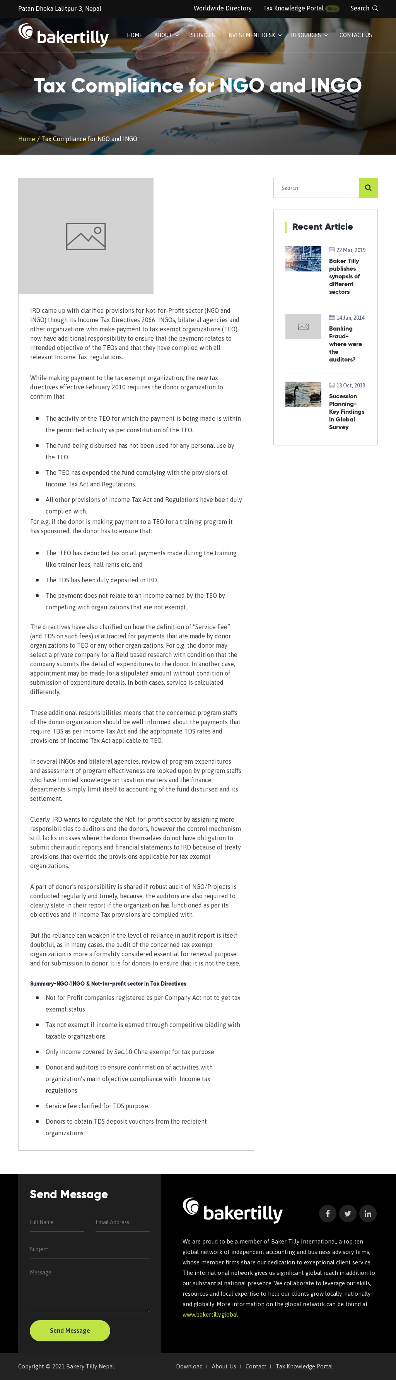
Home (134, 35)
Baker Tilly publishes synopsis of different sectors (344, 276)
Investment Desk (251, 35)
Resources (306, 35)
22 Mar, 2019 (350, 250)
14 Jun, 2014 (350, 318)
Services (203, 35)
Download (189, 1366)
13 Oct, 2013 (350, 385)
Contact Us (356, 35)
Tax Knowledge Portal (293, 8)
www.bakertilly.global (210, 1314)
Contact (256, 1366)
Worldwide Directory (223, 8)
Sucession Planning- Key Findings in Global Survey (346, 412)
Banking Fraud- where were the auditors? (345, 344)
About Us (224, 1366)
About (163, 35)
